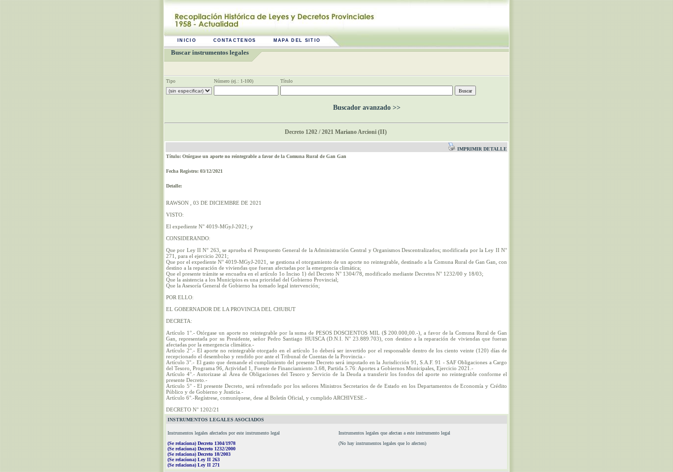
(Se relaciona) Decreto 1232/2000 (202, 448)
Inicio (186, 40)
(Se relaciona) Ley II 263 (194, 459)
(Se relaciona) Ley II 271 (194, 465)
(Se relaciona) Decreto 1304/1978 (202, 443)
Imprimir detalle (481, 149)
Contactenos (234, 40)
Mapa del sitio (297, 40)
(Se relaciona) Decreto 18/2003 (199, 454)
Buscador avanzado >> (367, 107)
